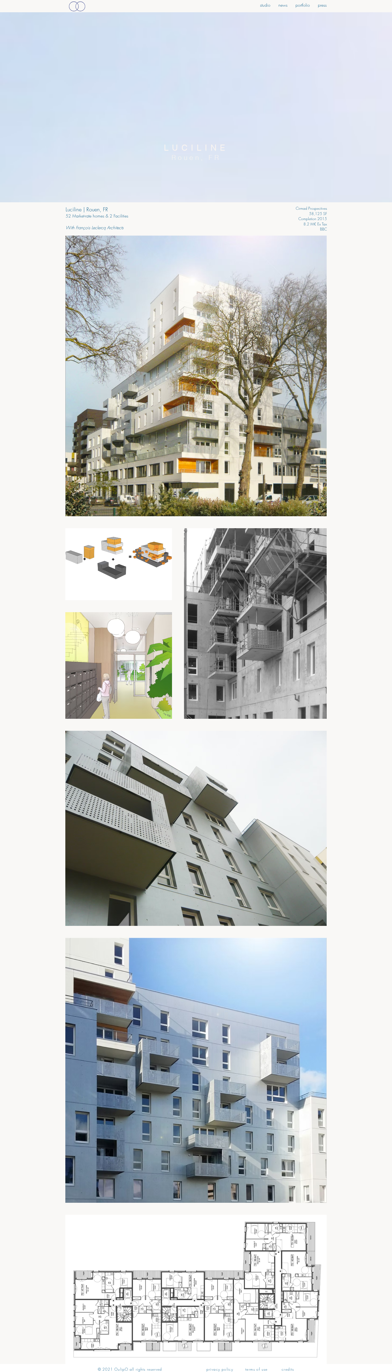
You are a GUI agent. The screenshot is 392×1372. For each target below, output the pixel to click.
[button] (322, 4)
